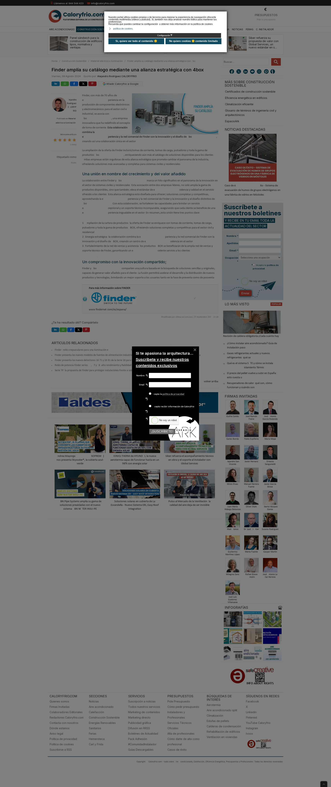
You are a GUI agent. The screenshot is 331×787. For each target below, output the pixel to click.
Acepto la (168, 394)
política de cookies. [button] (123, 28)
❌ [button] (224, 14)
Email (143, 385)
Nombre (142, 375)
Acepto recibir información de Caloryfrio (173, 406)
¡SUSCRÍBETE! (162, 431)
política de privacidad (173, 394)
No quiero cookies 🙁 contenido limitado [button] (193, 41)
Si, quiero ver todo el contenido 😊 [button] (136, 41)
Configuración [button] (164, 35)
